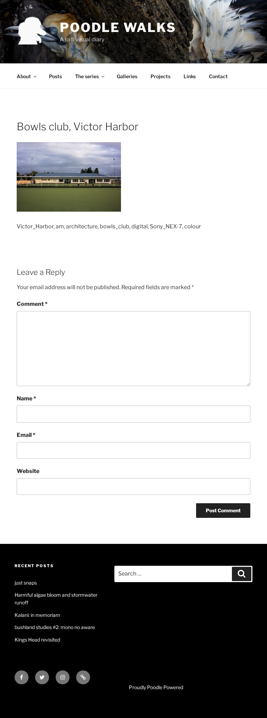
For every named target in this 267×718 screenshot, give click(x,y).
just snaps (26, 583)
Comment (32, 304)
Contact (218, 76)
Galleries (127, 76)
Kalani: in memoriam (37, 615)
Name (26, 398)
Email (26, 435)
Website (28, 471)
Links (190, 76)
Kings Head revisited (37, 640)
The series (87, 76)
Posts (55, 76)
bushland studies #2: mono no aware (55, 627)
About (24, 76)
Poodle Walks (118, 27)
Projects (160, 76)
